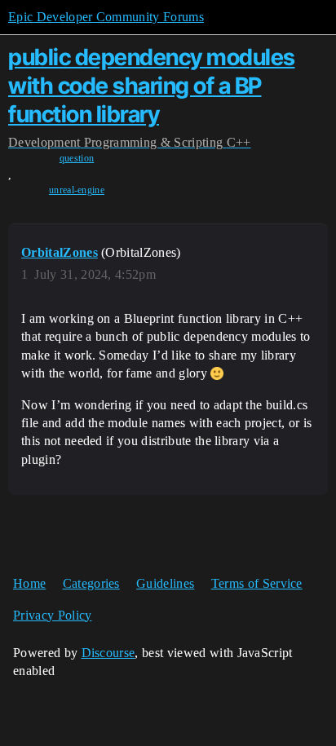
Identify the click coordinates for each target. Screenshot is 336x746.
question (77, 158)
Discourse (108, 653)
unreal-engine (76, 190)
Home (29, 583)
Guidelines (165, 583)
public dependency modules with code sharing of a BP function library (151, 85)
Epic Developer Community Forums (106, 17)
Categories (91, 583)
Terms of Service (257, 583)
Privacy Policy (52, 615)
